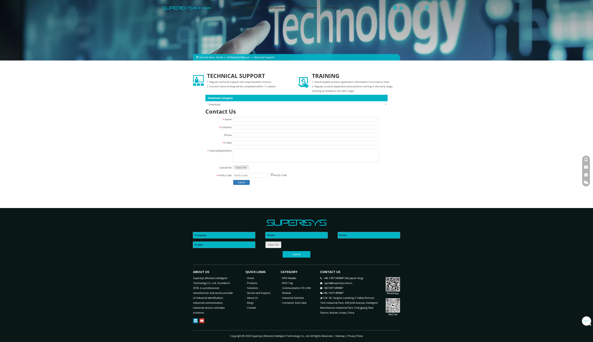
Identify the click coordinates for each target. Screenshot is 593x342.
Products (252, 283)
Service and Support (258, 293)
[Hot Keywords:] (418, 8)
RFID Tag (287, 283)
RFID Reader (289, 278)
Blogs (250, 302)
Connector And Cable (294, 302)
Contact (251, 307)
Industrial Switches (293, 298)
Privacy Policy (355, 336)
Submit (241, 182)
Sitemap (340, 336)
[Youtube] (401, 7)
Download (214, 104)
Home (250, 278)
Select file (241, 167)
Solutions (252, 288)
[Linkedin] (395, 7)
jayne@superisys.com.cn (338, 283)
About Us (252, 298)
